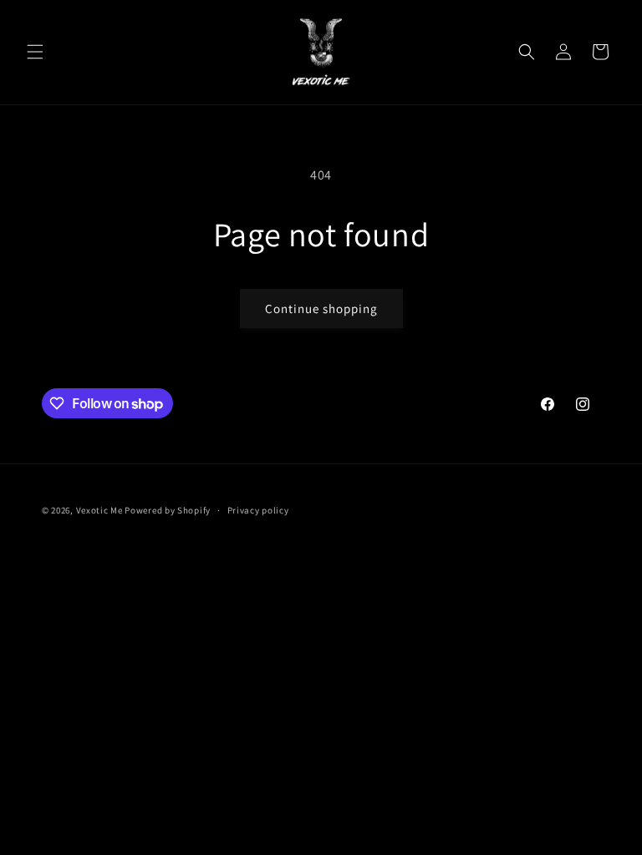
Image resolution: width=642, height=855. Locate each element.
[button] (35, 51)
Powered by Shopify (168, 510)
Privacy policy (258, 510)
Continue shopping (321, 308)
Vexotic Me (99, 510)
